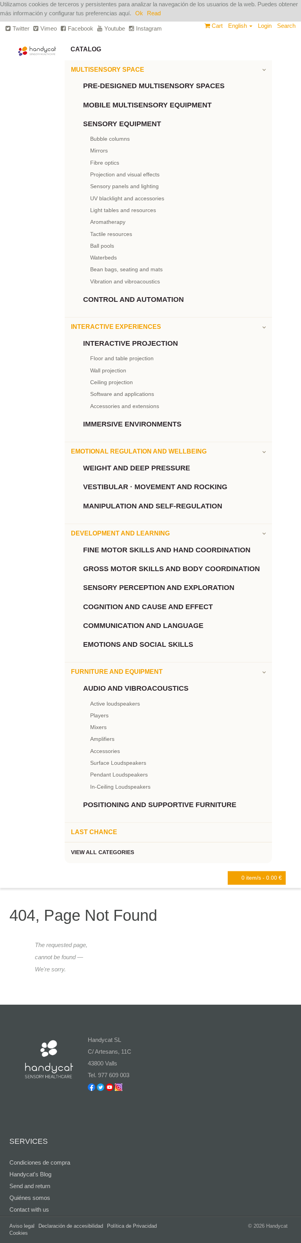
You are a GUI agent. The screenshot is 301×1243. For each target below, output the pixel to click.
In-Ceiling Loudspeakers (120, 787)
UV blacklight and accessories (127, 198)
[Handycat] (37, 48)
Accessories (105, 751)
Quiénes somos (29, 1197)
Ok (139, 13)
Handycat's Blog (30, 1174)
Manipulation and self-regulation (152, 506)
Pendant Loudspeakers (119, 774)
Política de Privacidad (132, 1226)
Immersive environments (132, 424)
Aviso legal (21, 1226)
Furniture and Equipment (117, 671)
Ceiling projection (111, 382)
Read (154, 13)
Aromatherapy (107, 222)
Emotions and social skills (138, 644)
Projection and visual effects (125, 174)
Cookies (18, 1233)
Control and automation (133, 299)
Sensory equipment (122, 124)
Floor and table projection (122, 358)
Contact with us (29, 1209)
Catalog (86, 49)
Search (286, 25)
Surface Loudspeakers (118, 763)
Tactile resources (111, 234)
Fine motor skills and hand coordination (166, 550)
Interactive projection (130, 343)
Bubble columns (110, 139)
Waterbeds (103, 257)
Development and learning (120, 533)
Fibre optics (104, 163)
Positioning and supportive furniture (159, 805)
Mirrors (99, 150)
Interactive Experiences (116, 326)
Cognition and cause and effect (148, 607)
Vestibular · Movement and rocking (155, 487)
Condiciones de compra (39, 1162)
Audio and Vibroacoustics (136, 688)
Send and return (29, 1186)
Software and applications (122, 394)
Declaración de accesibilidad (70, 1226)
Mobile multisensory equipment (147, 105)
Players (99, 715)
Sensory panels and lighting (124, 186)
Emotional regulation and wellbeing (139, 451)
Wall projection (108, 370)
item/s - (261, 878)
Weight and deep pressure (136, 468)
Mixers (98, 727)
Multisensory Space (107, 69)
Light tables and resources (123, 210)
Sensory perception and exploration (158, 588)
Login (265, 25)
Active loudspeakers (115, 703)
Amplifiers (102, 739)
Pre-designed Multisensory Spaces (154, 86)
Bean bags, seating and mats (126, 269)
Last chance (94, 832)
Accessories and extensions (124, 406)
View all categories (102, 852)
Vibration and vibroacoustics (125, 281)
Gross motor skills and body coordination (171, 569)
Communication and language (143, 626)
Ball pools (102, 246)
